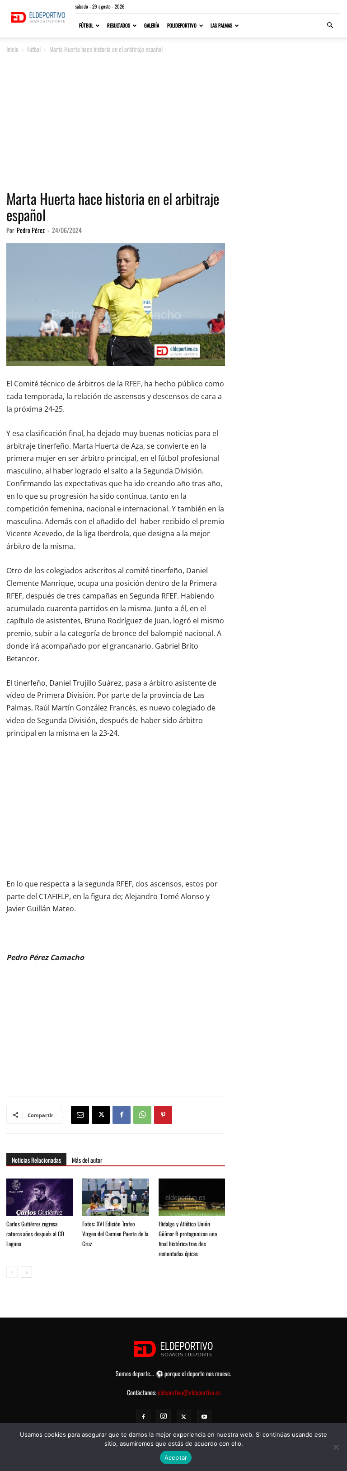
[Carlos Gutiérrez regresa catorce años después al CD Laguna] (39, 1201)
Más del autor (87, 1160)
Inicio (12, 49)
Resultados (118, 25)
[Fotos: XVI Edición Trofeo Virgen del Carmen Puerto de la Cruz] (115, 1201)
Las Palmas (221, 25)
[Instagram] (163, 1416)
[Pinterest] (163, 1115)
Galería (151, 25)
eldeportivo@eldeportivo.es (189, 1392)
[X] (101, 1115)
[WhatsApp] (142, 1115)
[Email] (80, 1115)
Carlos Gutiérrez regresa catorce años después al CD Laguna (35, 1233)
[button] (330, 25)
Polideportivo (182, 25)
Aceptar (176, 1457)
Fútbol (86, 25)
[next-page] (26, 1272)
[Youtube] (204, 1417)
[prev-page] (12, 1272)
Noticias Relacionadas (36, 1160)
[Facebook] (122, 1115)
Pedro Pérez (31, 230)
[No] (335, 1447)
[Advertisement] (173, 123)
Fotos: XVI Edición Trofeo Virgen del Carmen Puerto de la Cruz (115, 1233)
